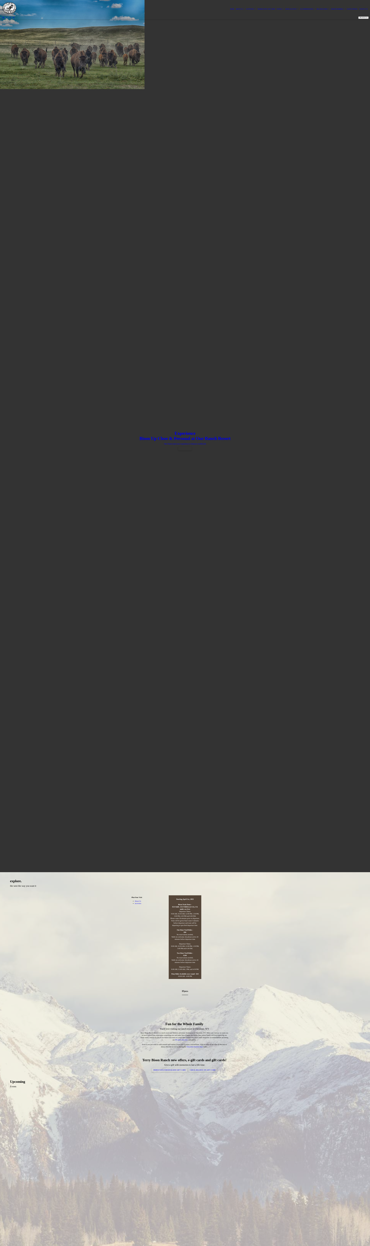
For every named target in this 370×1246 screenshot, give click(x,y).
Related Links (322, 9)
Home (232, 9)
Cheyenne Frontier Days (194, 1047)
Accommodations (306, 9)
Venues (279, 9)
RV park (178, 1040)
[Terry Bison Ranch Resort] (9, 8)
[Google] (6, 18)
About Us (239, 9)
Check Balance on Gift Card (202, 1070)
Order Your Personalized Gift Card (169, 1070)
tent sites (185, 1040)
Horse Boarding (337, 9)
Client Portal (352, 9)
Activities (250, 9)
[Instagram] (13, 18)
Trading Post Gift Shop (266, 9)
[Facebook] (3, 18)
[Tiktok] (10, 18)
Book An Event (291, 9)
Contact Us (363, 9)
